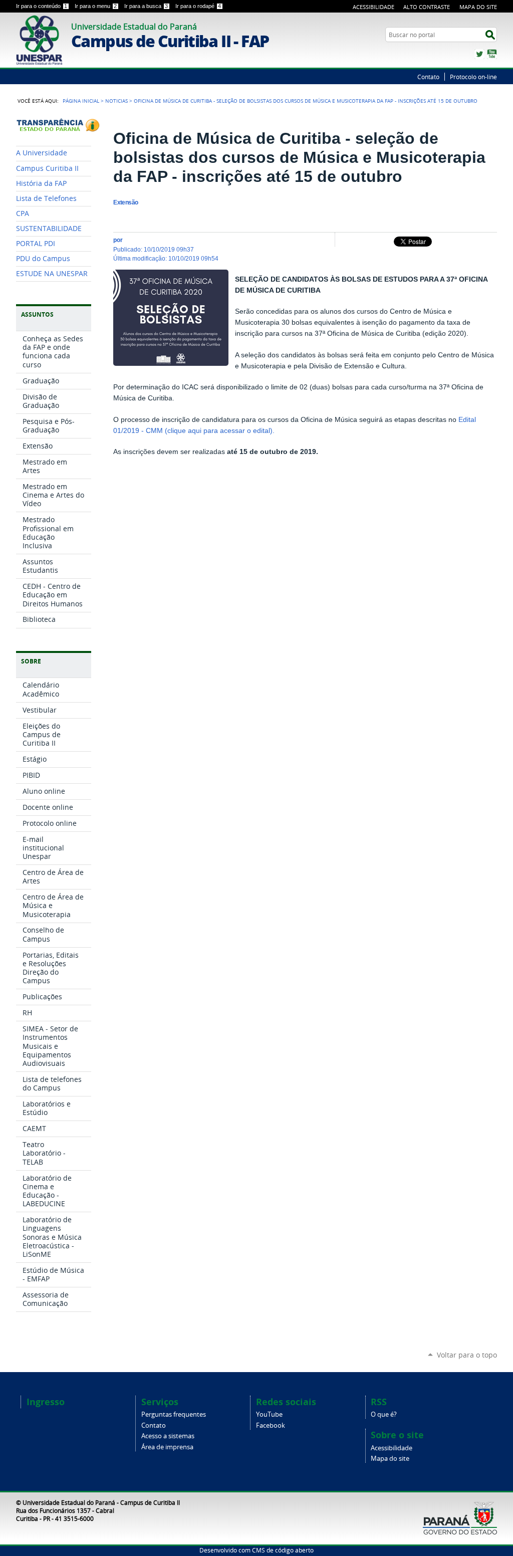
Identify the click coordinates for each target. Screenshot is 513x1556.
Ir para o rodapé (198, 6)
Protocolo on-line (473, 77)
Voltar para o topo (467, 1355)
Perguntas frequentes (173, 1414)
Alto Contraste (426, 7)
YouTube (492, 54)
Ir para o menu (96, 6)
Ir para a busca (146, 6)
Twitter (479, 54)
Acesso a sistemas (167, 1436)
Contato (428, 77)
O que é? (384, 1414)
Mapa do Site (478, 7)
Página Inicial (81, 100)
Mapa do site (390, 1458)
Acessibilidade (373, 7)
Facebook (270, 1425)
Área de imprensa (167, 1447)
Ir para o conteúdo (41, 6)
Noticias (116, 100)
